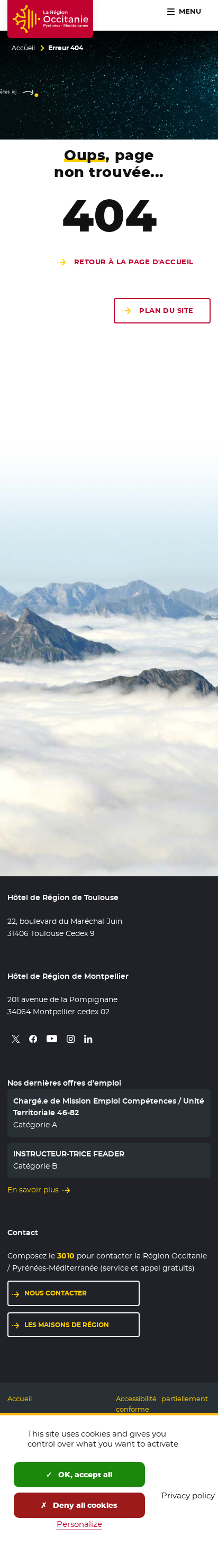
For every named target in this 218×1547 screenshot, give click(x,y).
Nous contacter (82, 1293)
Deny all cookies (84, 1505)
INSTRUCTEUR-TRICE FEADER (68, 1154)
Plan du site (166, 310)
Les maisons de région (82, 1325)
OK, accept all (84, 1474)
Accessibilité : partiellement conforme (162, 1404)
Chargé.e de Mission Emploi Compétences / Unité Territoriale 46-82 (108, 1106)
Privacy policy (188, 1495)
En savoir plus (33, 1189)
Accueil (23, 48)
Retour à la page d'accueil (134, 262)
